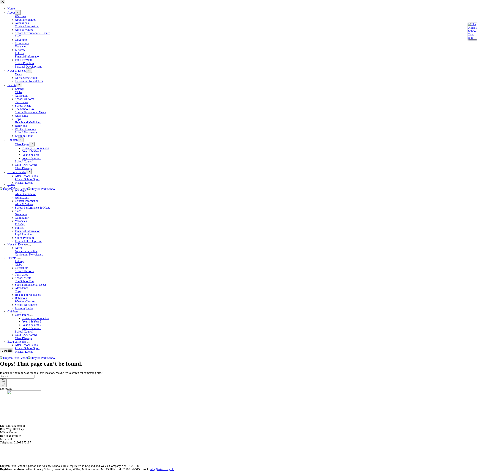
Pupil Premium (23, 234)
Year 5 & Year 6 (31, 328)
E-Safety (20, 224)
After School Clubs (26, 345)
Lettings (19, 261)
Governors (21, 214)
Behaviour (21, 298)
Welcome (20, 190)
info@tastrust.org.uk (162, 469)
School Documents (26, 304)
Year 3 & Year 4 (31, 324)
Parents (11, 257)
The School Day (24, 281)
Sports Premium (24, 237)
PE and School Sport (27, 348)
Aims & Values (24, 204)
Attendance (21, 288)
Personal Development (28, 241)
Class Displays (23, 338)
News (18, 247)
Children (12, 311)
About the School (25, 194)
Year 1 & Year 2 (31, 321)
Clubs (18, 264)
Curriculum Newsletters (29, 254)
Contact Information (27, 200)
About (11, 187)
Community (22, 217)
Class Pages (22, 314)
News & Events (16, 244)
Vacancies (21, 221)
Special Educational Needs (30, 284)
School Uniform (24, 271)
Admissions (22, 197)
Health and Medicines (28, 294)
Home (11, 184)
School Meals (23, 278)
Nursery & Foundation (35, 318)
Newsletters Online (26, 251)
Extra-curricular (16, 341)
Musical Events (24, 351)
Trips (18, 291)
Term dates (21, 274)
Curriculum (21, 267)
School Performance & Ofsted (32, 207)
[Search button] (3, 383)
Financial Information (27, 231)
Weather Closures (25, 301)
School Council (24, 331)
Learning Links (24, 308)
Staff (17, 211)
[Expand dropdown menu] (17, 188)
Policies (19, 227)
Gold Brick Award (26, 334)
